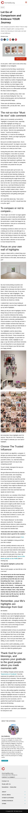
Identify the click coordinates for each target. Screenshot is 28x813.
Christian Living (4, 36)
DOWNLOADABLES (7, 800)
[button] (2, 40)
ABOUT (4, 791)
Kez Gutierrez (5, 736)
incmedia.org (9, 3)
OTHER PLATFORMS (8, 797)
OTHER (4, 803)
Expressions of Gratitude (9, 674)
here (22, 537)
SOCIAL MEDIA (6, 794)
